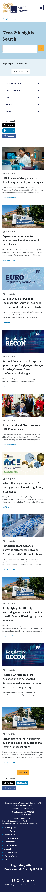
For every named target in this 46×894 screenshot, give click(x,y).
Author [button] (8, 104)
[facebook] (13, 880)
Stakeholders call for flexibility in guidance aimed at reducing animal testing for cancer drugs (22, 742)
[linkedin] (28, 880)
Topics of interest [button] (13, 90)
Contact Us (9, 841)
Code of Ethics (11, 838)
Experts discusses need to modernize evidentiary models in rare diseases (21, 240)
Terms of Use (10, 856)
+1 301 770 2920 (27, 812)
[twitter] (23, 880)
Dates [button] (8, 111)
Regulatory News (9, 197)
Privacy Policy (10, 852)
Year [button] (7, 97)
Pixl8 (25, 821)
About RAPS (9, 834)
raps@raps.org (26, 818)
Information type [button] (13, 83)
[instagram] (18, 880)
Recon (4, 386)
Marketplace (10, 827)
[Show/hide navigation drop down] (41, 7)
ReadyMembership (29, 823)
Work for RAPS (11, 845)
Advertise (8, 849)
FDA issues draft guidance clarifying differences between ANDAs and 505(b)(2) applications (22, 549)
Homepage (13, 19)
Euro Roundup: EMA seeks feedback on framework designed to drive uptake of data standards (21, 302)
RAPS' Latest (7, 507)
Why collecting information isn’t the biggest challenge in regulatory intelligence (22, 487)
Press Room (9, 831)
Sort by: (5, 71)
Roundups (6, 322)
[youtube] (32, 880)
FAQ (6, 859)
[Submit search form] (41, 48)
